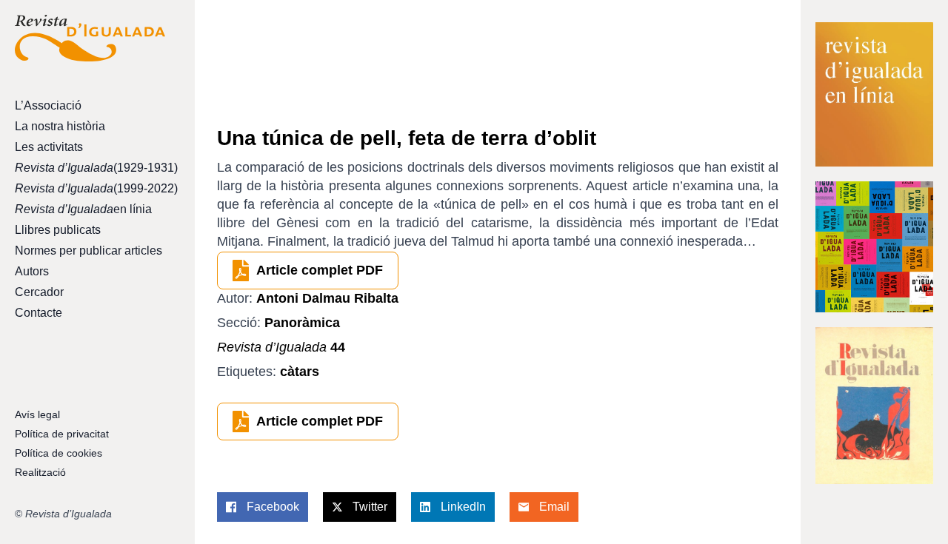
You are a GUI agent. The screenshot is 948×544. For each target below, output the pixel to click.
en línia (83, 209)
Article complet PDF (319, 270)
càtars (299, 371)
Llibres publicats (58, 230)
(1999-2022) (90, 188)
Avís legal (37, 414)
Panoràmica (302, 322)
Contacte (38, 312)
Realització (40, 472)
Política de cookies (58, 453)
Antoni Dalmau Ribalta (327, 298)
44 (281, 347)
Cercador (39, 292)
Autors (32, 271)
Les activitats (49, 147)
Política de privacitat (62, 434)
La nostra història (60, 126)
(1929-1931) (90, 167)
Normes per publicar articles (88, 250)
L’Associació (48, 105)
